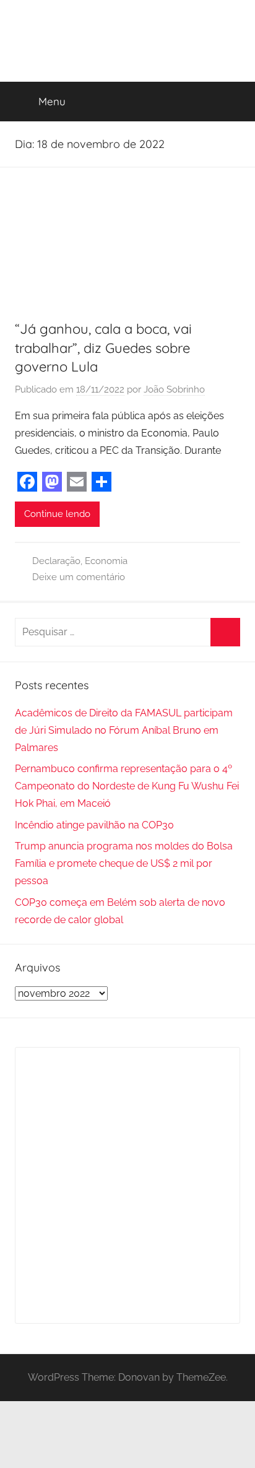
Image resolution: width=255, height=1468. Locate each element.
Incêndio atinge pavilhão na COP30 (94, 825)
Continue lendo (57, 513)
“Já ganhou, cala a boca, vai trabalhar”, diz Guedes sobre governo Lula (103, 348)
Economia (106, 561)
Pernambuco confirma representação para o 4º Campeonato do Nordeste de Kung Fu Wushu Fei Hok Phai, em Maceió (127, 786)
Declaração (56, 561)
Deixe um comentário (78, 577)
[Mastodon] (52, 482)
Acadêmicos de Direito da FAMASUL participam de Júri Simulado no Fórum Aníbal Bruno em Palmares (124, 730)
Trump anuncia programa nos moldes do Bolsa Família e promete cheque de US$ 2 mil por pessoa (124, 863)
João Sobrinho (174, 389)
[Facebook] (27, 482)
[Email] (76, 482)
